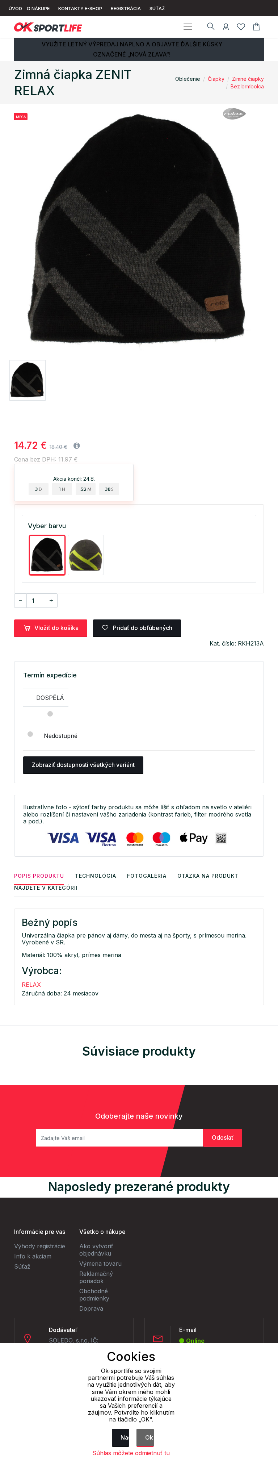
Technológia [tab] (95, 876)
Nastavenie (125, 1437)
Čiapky (216, 79)
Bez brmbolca (247, 86)
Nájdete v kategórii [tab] (46, 888)
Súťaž (22, 1266)
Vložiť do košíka (56, 627)
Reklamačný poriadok (96, 1277)
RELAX (31, 984)
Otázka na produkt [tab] (208, 876)
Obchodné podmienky (94, 1294)
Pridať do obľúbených (141, 627)
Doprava (91, 1308)
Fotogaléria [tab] (147, 876)
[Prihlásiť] (226, 28)
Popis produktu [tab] (39, 876)
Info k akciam (32, 1256)
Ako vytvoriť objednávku (96, 1250)
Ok (149, 1437)
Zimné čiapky (248, 79)
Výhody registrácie (39, 1246)
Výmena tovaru (100, 1263)
